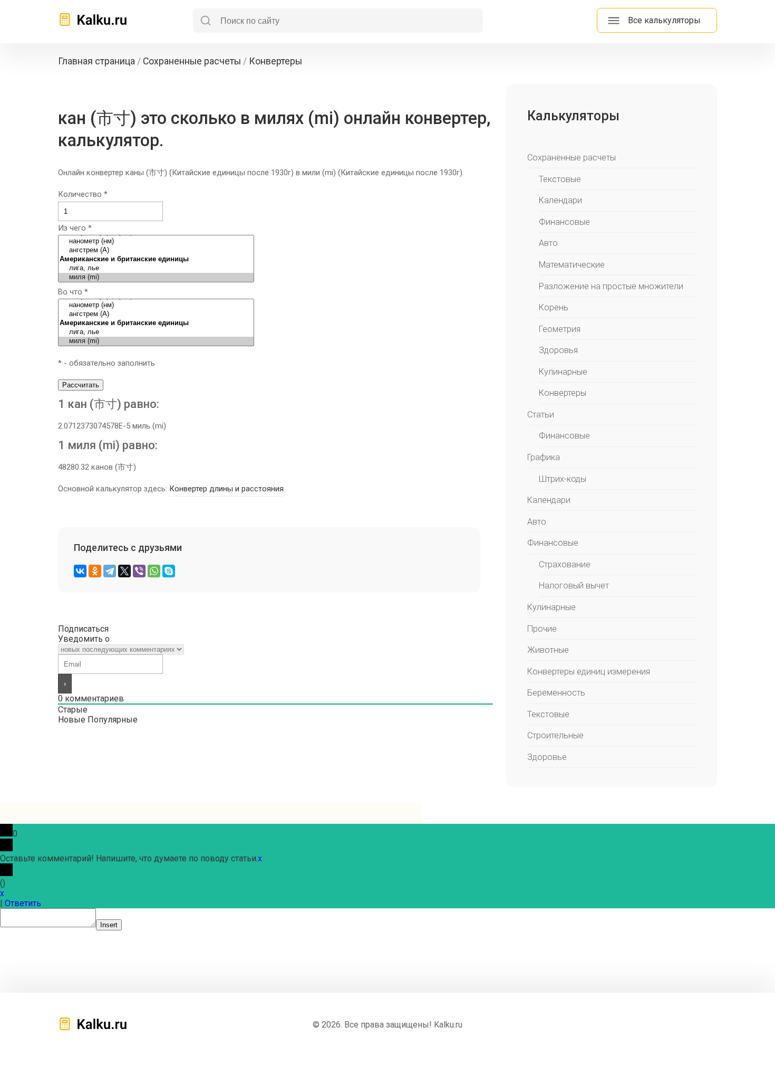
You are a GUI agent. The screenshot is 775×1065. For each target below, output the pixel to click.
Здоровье (547, 757)
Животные (548, 650)
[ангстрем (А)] (156, 250)
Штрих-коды (562, 479)
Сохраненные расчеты (571, 158)
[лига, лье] (156, 268)
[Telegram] (109, 571)
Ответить (23, 903)
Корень (553, 307)
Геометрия (559, 329)
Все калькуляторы (664, 20)
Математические (572, 265)
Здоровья (558, 350)
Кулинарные (563, 372)
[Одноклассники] (95, 571)
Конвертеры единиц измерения (588, 672)
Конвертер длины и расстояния (226, 488)
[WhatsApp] (154, 571)
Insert (109, 925)
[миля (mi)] (156, 277)
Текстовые (560, 179)
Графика (543, 457)
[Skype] (168, 571)
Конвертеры (562, 393)
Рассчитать (80, 385)
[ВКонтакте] (80, 571)
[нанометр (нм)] (156, 241)
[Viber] (139, 571)
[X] (124, 571)
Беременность (556, 693)
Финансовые (564, 222)
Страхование (564, 564)
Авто (548, 243)
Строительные (555, 735)
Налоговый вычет (574, 586)
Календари (560, 200)
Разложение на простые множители (611, 286)
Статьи (540, 415)
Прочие (542, 629)
